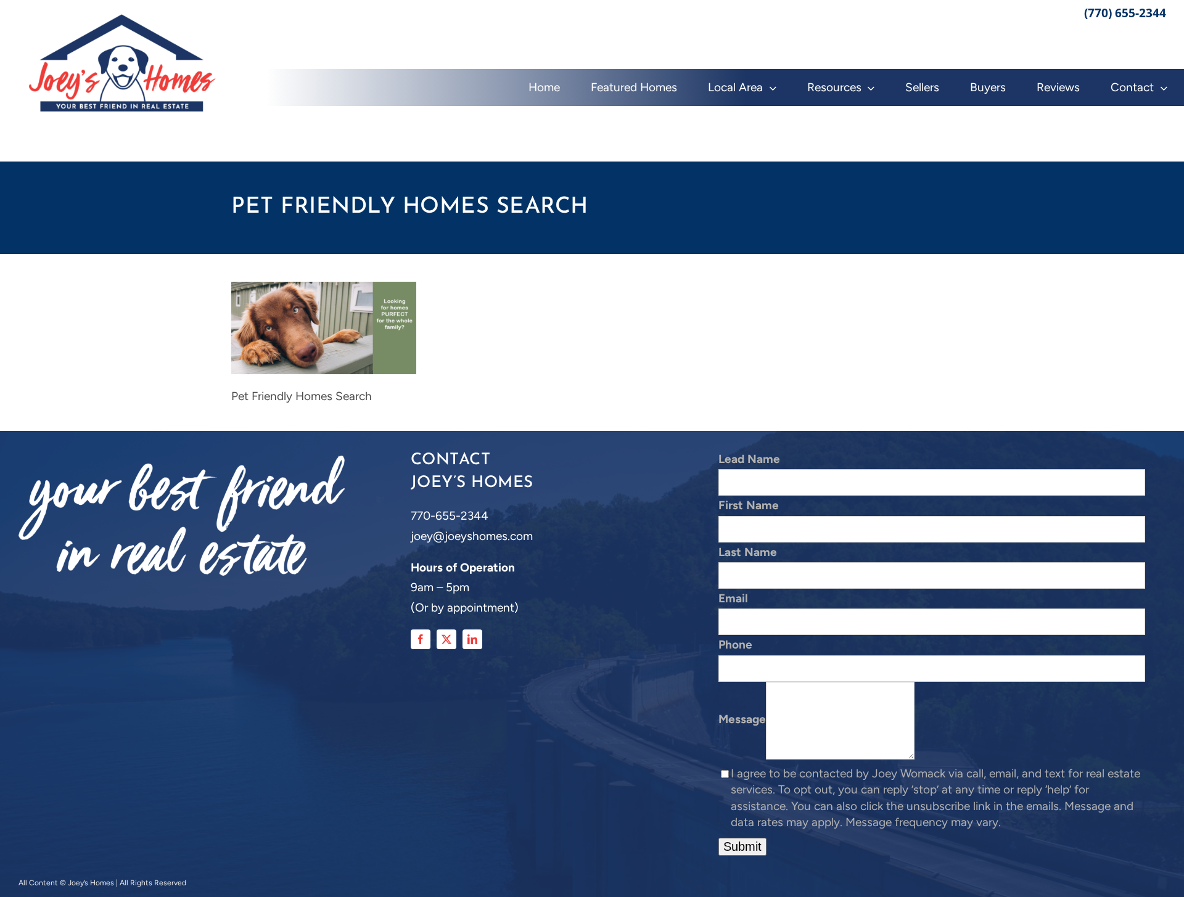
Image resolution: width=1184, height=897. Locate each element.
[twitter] (446, 639)
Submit (742, 846)
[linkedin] (472, 639)
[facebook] (420, 639)
